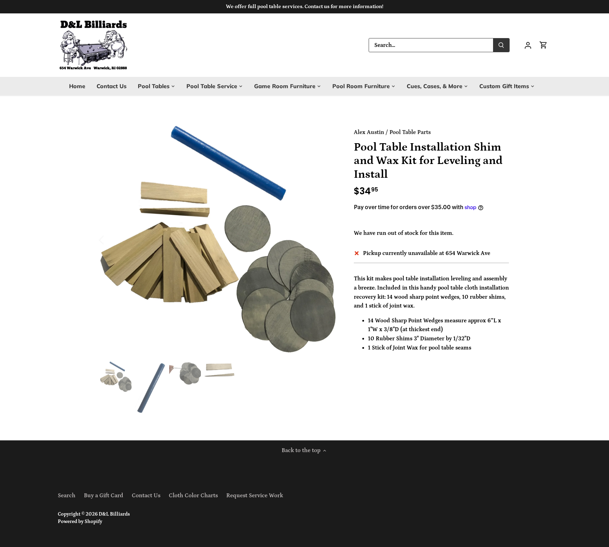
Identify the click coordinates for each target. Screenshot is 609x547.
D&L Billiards (114, 514)
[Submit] (501, 45)
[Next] (326, 239)
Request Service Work (254, 495)
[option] (218, 239)
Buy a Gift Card (103, 495)
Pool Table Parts (410, 132)
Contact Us (146, 495)
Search (66, 495)
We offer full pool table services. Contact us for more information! (304, 7)
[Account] (528, 45)
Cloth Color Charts (193, 495)
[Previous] (110, 239)
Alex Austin (369, 132)
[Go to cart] (543, 45)
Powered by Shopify (80, 521)
